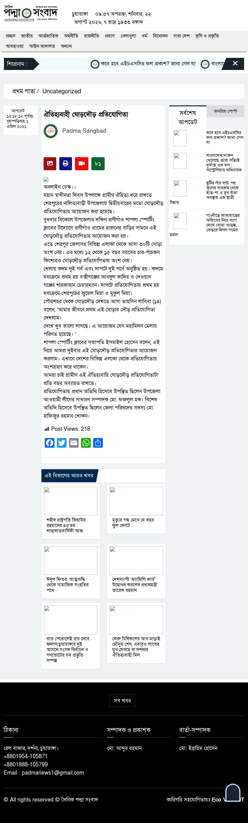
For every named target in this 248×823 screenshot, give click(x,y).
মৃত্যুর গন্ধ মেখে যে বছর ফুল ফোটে (133, 523)
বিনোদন (160, 36)
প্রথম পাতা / (25, 91)
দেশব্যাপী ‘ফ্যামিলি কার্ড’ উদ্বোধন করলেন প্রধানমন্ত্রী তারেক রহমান (134, 585)
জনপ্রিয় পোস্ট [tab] (225, 111)
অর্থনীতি (71, 36)
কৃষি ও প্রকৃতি (207, 36)
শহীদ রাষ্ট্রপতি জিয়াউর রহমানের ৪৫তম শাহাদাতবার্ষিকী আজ (66, 525)
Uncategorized (61, 91)
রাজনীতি (91, 36)
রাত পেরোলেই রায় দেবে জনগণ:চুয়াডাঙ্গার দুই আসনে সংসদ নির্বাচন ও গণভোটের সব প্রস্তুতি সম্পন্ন (68, 650)
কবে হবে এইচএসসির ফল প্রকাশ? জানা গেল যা (141, 63)
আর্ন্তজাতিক (48, 36)
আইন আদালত (42, 46)
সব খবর (122, 700)
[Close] (230, 65)
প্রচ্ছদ (10, 36)
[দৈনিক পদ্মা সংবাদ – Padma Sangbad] (31, 12)
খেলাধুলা (128, 36)
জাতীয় (27, 36)
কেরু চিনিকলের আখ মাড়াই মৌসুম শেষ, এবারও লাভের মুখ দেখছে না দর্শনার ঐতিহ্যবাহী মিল (136, 647)
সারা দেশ (181, 36)
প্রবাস (110, 36)
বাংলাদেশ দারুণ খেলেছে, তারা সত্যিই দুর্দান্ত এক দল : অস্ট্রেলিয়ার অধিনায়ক (224, 162)
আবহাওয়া (15, 46)
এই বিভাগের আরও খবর (68, 475)
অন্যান (66, 46)
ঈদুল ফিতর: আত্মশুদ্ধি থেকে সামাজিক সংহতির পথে (68, 585)
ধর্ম (144, 36)
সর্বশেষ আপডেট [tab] (187, 117)
